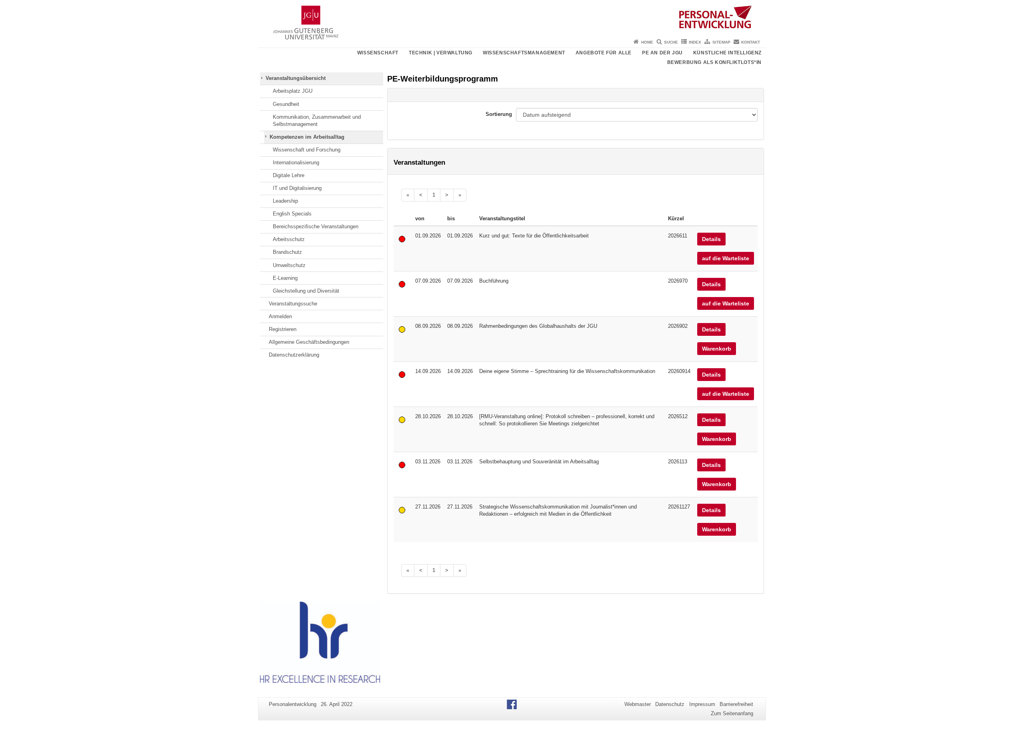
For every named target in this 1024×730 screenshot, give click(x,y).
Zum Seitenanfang (732, 713)
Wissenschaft (377, 53)
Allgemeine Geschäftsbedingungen (309, 342)
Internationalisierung (296, 163)
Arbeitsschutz (289, 239)
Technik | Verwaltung (440, 53)
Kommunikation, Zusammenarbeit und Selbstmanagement (317, 120)
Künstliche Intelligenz (727, 53)
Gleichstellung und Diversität (306, 291)
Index (695, 42)
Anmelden (280, 316)
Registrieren (282, 329)
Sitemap (721, 42)
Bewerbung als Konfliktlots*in (714, 62)
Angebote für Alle (604, 53)
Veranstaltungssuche (293, 304)
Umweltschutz (289, 265)
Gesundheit (286, 104)
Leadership (285, 201)
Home (647, 42)
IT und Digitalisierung (297, 188)
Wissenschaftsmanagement (524, 53)
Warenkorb (716, 348)
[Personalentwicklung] (512, 18)
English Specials (292, 214)
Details (711, 239)
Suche (671, 42)
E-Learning (285, 278)
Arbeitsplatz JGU (292, 91)
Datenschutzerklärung (294, 355)
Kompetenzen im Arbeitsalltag (307, 137)
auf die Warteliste (725, 258)
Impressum (702, 704)
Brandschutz (287, 252)
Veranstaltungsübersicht (296, 78)
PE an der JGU (662, 53)
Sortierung (499, 114)
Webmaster (637, 704)
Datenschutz (669, 704)
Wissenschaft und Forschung (306, 150)
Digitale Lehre (288, 175)
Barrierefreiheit (736, 704)
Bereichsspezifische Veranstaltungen (315, 226)
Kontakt (750, 42)
